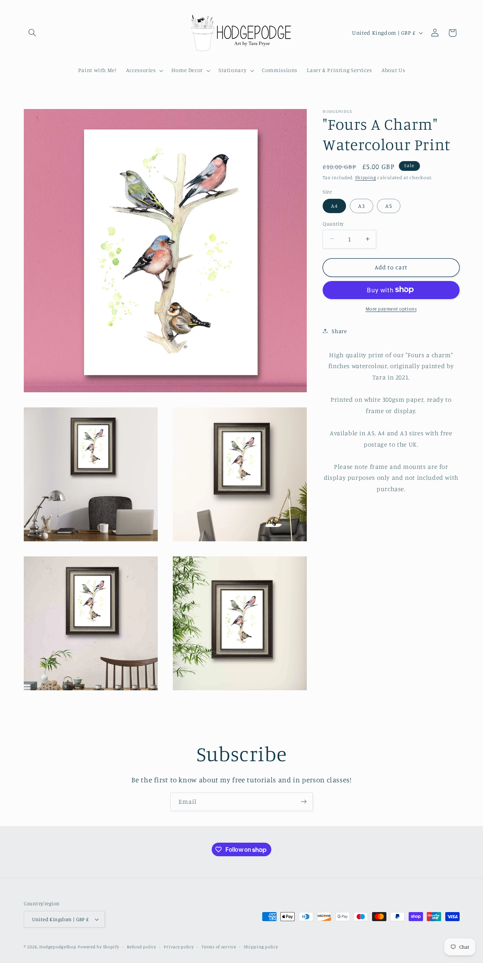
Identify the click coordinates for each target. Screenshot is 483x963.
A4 (334, 205)
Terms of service (219, 946)
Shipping (365, 177)
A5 (388, 205)
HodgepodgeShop (57, 946)
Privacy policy (179, 946)
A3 (361, 205)
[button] (32, 32)
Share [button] (339, 330)
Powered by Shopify (98, 946)
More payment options (391, 308)
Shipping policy (261, 946)
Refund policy (141, 946)
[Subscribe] (303, 802)
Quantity (333, 223)
